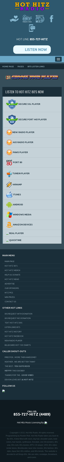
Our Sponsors (12, 288)
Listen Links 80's (12, 327)
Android (17, 204)
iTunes (16, 194)
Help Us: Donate (12, 275)
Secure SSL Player (29, 104)
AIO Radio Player (22, 142)
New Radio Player (13, 341)
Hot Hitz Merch (12, 270)
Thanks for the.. (19, 375)
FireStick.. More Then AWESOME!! (20, 357)
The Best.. (17, 366)
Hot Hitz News (12, 279)
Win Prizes (10, 297)
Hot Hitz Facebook (14, 336)
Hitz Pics (9, 293)
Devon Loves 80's (19, 380)
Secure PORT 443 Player (32, 119)
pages (21, 67)
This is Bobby (15, 371)
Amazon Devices (22, 224)
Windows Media (21, 214)
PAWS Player (20, 152)
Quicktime (15, 240)
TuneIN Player (21, 173)
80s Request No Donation (18, 318)
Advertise (10, 284)
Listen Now (36, 49)
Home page (8, 67)
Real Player (16, 233)
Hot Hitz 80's (11, 266)
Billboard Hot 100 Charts (18, 345)
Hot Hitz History (13, 332)
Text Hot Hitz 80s (13, 323)
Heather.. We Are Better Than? (20, 362)
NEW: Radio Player (23, 132)
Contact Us (10, 302)
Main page (9, 261)
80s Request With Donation (18, 314)
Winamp (17, 184)
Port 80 (17, 162)
